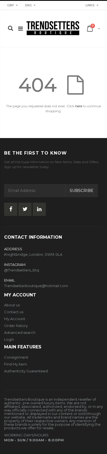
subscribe (82, 190)
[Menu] (20, 28)
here (78, 106)
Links (90, 5)
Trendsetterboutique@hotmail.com (36, 286)
